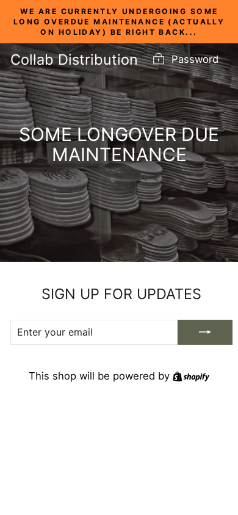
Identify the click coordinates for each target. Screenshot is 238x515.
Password (194, 59)
